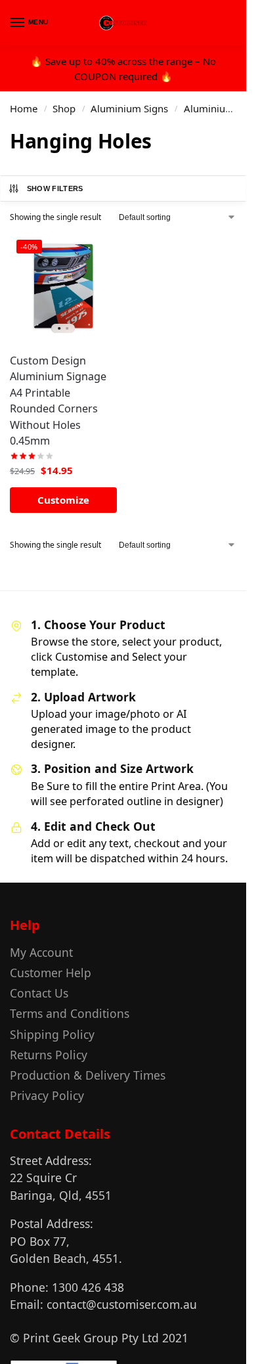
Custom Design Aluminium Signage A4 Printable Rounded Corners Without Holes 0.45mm (58, 400)
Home (23, 108)
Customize (63, 499)
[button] (225, 24)
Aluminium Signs (129, 108)
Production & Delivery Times (87, 1075)
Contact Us (39, 993)
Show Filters (55, 188)
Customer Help (50, 972)
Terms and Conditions (69, 1013)
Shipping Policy (52, 1034)
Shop (64, 108)
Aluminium (209, 108)
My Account (41, 952)
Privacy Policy (47, 1095)
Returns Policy (48, 1055)
